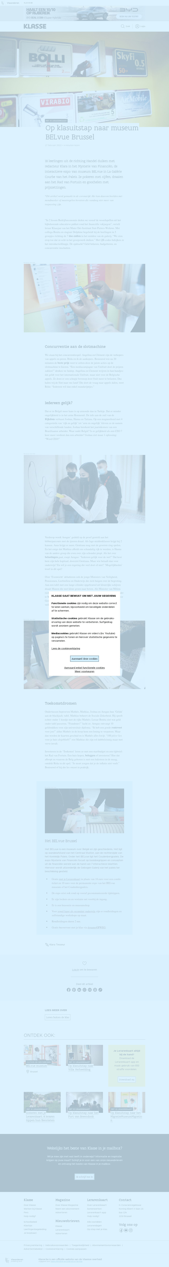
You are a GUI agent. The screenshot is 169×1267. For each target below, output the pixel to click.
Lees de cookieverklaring (65, 648)
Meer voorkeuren (84, 671)
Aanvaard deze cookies (84, 658)
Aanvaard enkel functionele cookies (84, 667)
